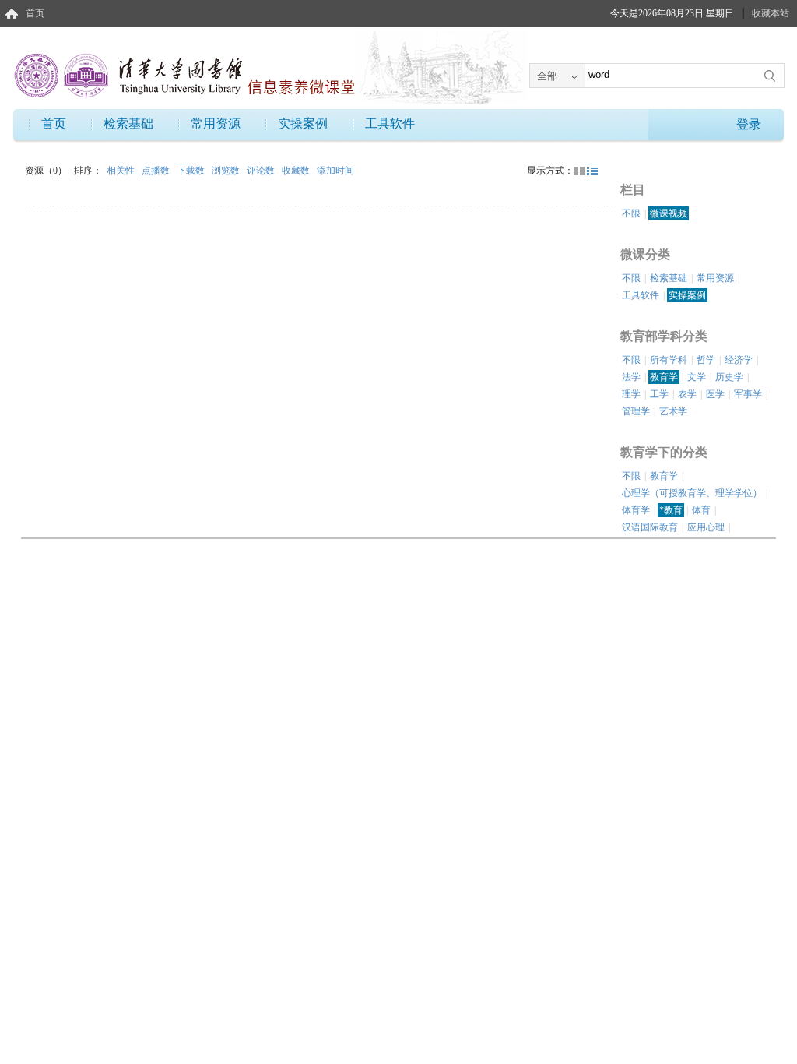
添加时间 (335, 170)
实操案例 (303, 123)
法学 (631, 377)
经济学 (739, 359)
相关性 (122, 170)
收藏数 (297, 170)
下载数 (192, 170)
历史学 (729, 377)
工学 (659, 394)
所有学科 (668, 359)
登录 (748, 124)
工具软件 (390, 123)
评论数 (262, 170)
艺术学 (673, 411)
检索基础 (128, 123)
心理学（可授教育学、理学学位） (692, 493)
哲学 (706, 359)
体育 (701, 510)
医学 (715, 394)
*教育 (671, 510)
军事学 (748, 394)
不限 (631, 213)
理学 (631, 394)
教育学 (664, 377)
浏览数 (227, 170)
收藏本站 (770, 13)
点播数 (157, 170)
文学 (696, 377)
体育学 (636, 510)
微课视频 (668, 213)
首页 (35, 13)
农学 (687, 394)
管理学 (636, 411)
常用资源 (216, 123)
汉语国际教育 (650, 527)
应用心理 (706, 527)
